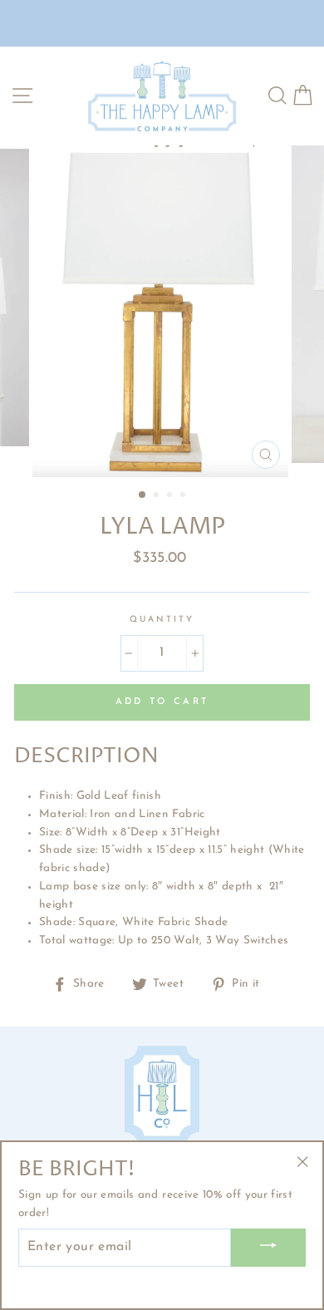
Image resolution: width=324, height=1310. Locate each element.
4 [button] (184, 496)
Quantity (162, 619)
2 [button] (158, 496)
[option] (162, 311)
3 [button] (171, 496)
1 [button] (143, 495)
